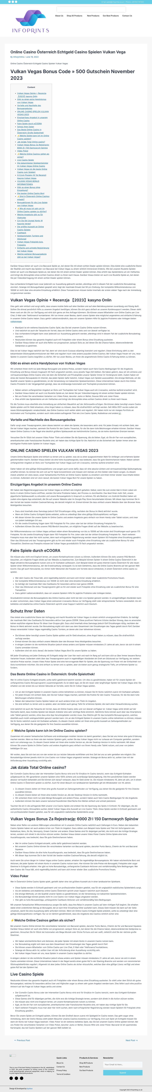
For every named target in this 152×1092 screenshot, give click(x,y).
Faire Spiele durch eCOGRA (29, 123)
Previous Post (22, 1040)
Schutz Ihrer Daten (25, 126)
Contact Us (127, 16)
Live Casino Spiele (25, 160)
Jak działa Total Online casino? (31, 142)
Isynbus (30, 1089)
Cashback (21, 233)
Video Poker (22, 151)
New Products (93, 16)
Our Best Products (111, 16)
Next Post (132, 1040)
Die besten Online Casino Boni (30, 193)
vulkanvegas (16, 321)
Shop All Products (74, 16)
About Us (59, 16)
